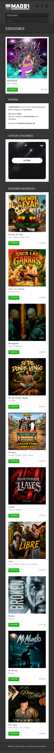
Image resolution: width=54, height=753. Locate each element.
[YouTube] (47, 6)
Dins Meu (12, 725)
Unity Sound (27, 455)
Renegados (13, 343)
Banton (11, 619)
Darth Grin (24, 237)
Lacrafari (12, 401)
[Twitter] (37, 6)
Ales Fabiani (12, 84)
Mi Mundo (13, 670)
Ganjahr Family (14, 455)
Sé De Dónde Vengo (18, 398)
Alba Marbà (13, 728)
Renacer (12, 452)
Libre (10, 561)
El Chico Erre (14, 292)
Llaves (11, 507)
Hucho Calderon (15, 346)
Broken (11, 616)
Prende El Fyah (15, 234)
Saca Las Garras (16, 289)
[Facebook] (42, 6)
